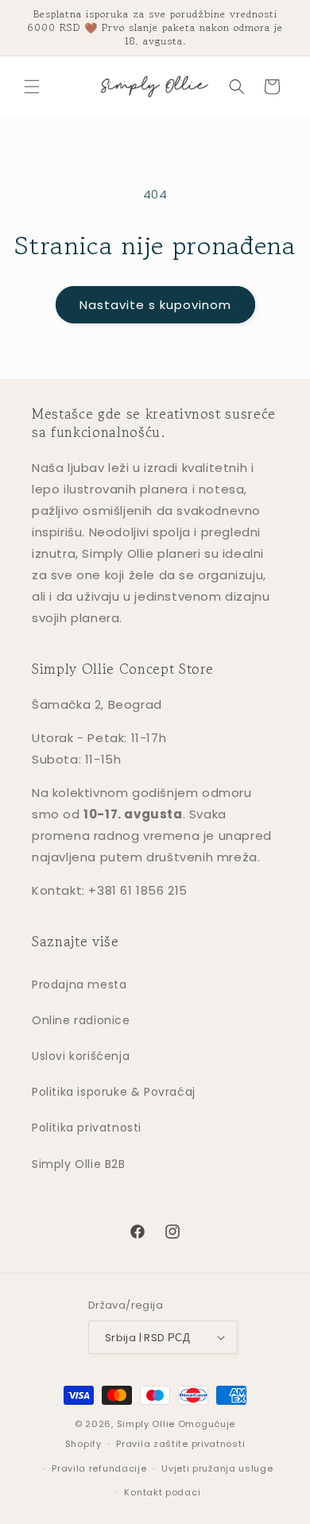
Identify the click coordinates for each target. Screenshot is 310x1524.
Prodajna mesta (79, 984)
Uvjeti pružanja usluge (217, 1468)
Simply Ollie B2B (79, 1164)
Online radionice (81, 1020)
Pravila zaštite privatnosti (180, 1443)
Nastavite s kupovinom (155, 304)
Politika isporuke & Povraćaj (114, 1092)
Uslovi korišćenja (81, 1056)
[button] (31, 86)
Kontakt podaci (162, 1492)
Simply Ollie (146, 1424)
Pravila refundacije (99, 1468)
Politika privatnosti (86, 1127)
